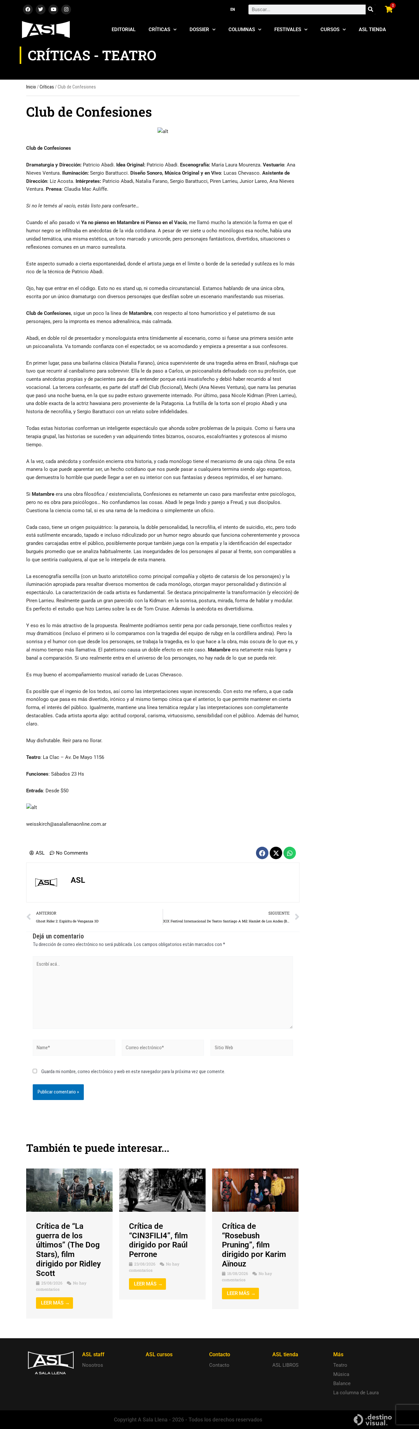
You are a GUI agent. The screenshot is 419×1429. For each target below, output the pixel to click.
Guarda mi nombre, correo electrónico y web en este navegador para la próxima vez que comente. (133, 1071)
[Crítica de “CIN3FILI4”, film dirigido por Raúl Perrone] (162, 1190)
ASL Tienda (372, 29)
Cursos (329, 29)
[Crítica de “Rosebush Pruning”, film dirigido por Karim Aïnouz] (255, 1190)
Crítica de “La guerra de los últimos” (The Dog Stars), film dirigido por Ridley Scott (68, 1250)
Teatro (340, 1365)
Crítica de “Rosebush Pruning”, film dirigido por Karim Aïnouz (254, 1245)
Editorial (124, 29)
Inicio (31, 86)
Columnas (241, 29)
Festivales (287, 29)
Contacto (219, 1365)
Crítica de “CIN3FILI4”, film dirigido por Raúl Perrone (158, 1240)
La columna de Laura (356, 1393)
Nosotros (92, 1365)
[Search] (370, 9)
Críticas (159, 29)
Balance (342, 1383)
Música (341, 1374)
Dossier (199, 29)
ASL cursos (159, 1354)
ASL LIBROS (285, 1365)
